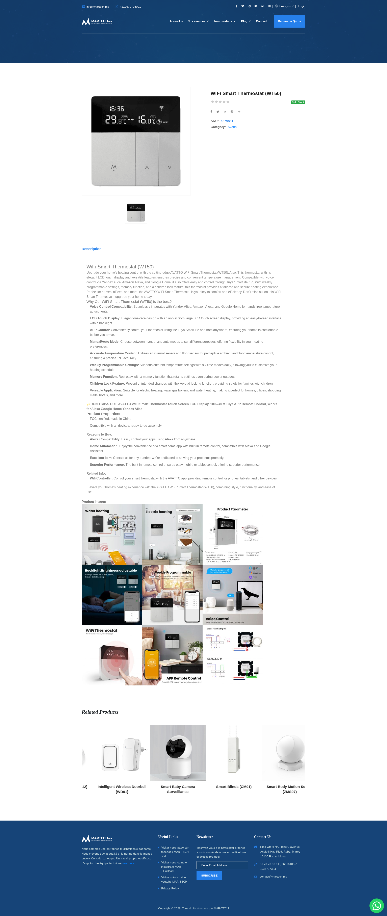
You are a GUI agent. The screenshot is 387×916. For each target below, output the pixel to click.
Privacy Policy (170, 888)
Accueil (175, 21)
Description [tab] (92, 249)
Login (301, 6)
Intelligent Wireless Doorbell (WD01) (109, 789)
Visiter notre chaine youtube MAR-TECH (174, 879)
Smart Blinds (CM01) (221, 787)
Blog (244, 21)
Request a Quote (289, 21)
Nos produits (223, 21)
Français (284, 6)
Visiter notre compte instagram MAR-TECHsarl (174, 867)
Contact (261, 21)
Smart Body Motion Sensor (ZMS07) (277, 789)
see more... (129, 863)
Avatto (232, 127)
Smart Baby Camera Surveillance (165, 789)
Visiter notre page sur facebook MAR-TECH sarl (175, 852)
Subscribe (209, 875)
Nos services (197, 21)
